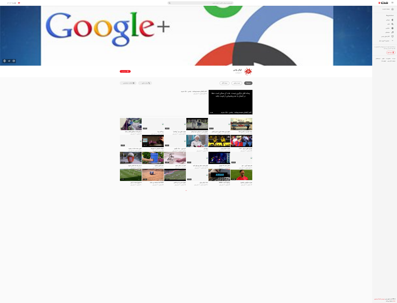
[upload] (19, 3)
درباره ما (393, 58)
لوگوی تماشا (383, 61)
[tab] (248, 83)
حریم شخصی (378, 58)
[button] (128, 83)
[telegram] (9, 61)
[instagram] (14, 61)
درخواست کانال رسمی (391, 61)
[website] (4, 61)
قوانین (383, 58)
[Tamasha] (383, 3)
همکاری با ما (388, 58)
